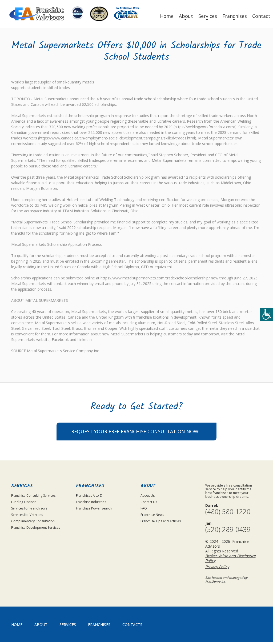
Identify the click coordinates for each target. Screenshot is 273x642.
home (16, 624)
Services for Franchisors (29, 508)
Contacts (132, 624)
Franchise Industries (91, 502)
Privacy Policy (217, 566)
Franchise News (152, 514)
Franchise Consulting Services (33, 495)
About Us (147, 495)
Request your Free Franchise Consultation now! (135, 431)
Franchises (234, 16)
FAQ (143, 508)
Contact (261, 16)
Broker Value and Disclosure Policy (230, 558)
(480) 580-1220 (227, 511)
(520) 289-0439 (227, 529)
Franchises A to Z (89, 495)
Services (207, 16)
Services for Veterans (27, 514)
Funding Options (23, 502)
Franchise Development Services (35, 527)
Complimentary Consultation (33, 521)
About (186, 16)
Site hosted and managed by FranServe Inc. (226, 579)
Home (167, 16)
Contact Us (148, 502)
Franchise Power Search (94, 508)
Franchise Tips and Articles (160, 521)
